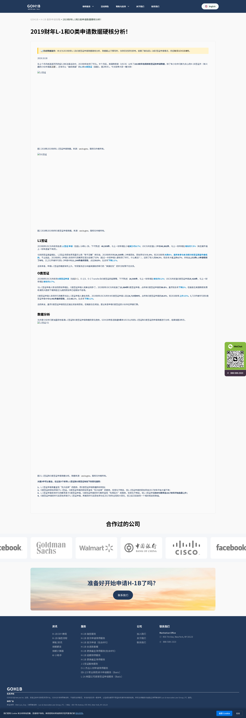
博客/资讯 (57, 642)
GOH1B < (35, 19)
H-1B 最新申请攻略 (50, 19)
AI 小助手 (57, 655)
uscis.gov (83, 148)
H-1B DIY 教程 (59, 633)
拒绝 (238, 713)
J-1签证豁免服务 (89, 663)
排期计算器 (58, 651)
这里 (53, 66)
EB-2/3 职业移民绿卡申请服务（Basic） (101, 672)
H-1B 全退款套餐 (89, 646)
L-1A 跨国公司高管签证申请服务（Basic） (102, 676)
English (212, 6)
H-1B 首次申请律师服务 (93, 638)
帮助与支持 (121, 6)
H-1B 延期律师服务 (91, 655)
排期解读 (56, 646)
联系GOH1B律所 (181, 50)
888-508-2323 (169, 641)
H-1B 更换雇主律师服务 (93, 659)
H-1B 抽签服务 (88, 633)
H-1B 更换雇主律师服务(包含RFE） (99, 651)
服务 (83, 626)
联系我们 (155, 6)
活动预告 (105, 6)
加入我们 (141, 633)
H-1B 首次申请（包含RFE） (95, 642)
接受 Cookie (224, 713)
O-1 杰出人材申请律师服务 (94, 668)
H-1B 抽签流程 (59, 638)
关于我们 (140, 6)
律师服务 (86, 6)
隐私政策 (79, 713)
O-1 (76, 278)
